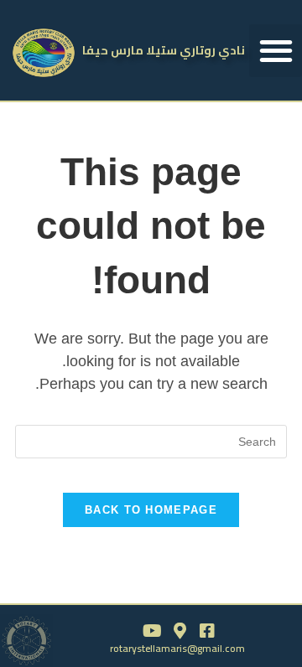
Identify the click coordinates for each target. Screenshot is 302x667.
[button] (275, 50)
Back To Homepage (151, 510)
